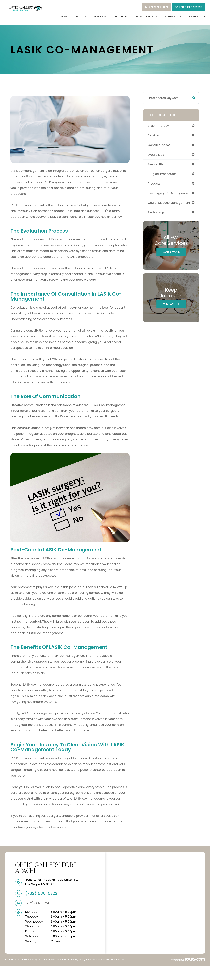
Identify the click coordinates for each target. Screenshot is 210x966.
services (154, 135)
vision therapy (158, 126)
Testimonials (173, 16)
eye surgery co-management (169, 193)
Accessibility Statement (101, 959)
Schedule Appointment (188, 7)
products (154, 183)
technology (156, 212)
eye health (155, 164)
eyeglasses (156, 155)
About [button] (79, 16)
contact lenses (159, 145)
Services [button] (99, 16)
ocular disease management (169, 203)
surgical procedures (162, 174)
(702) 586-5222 (41, 893)
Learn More (171, 252)
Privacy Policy (77, 959)
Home (64, 16)
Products (121, 16)
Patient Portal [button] (145, 16)
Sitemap (122, 959)
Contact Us (197, 16)
